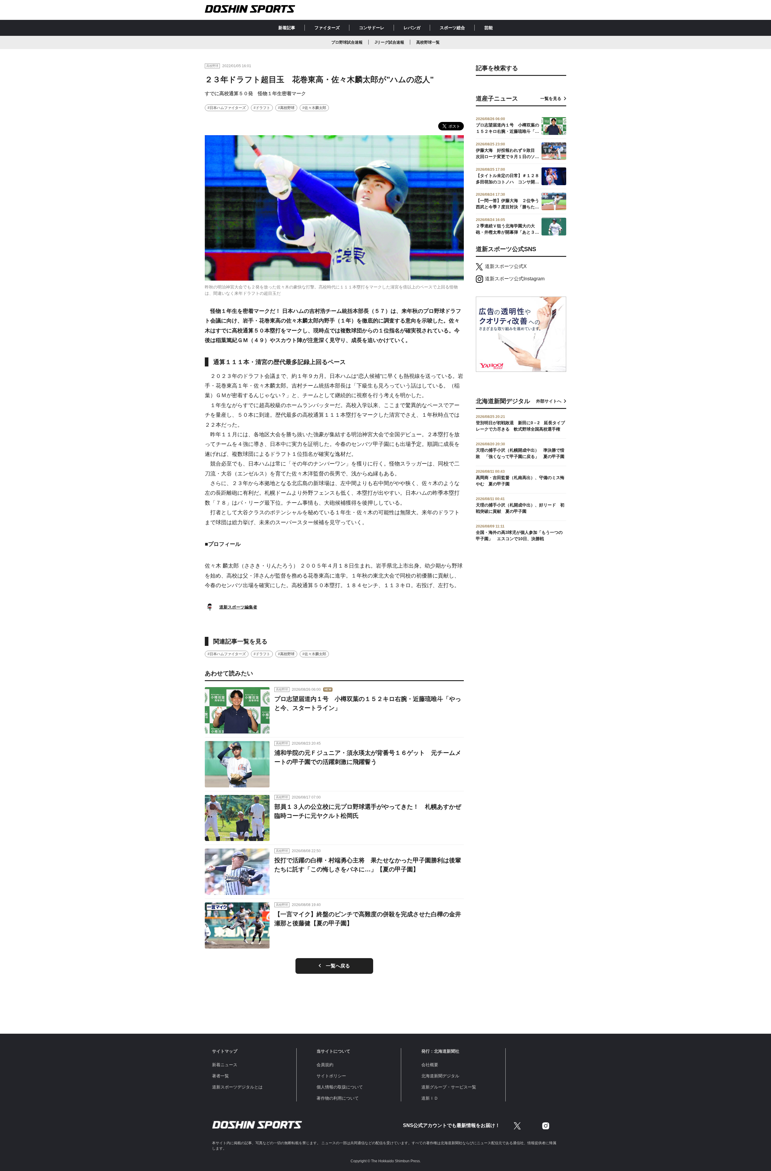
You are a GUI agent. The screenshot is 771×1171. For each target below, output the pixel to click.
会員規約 (325, 1064)
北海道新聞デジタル (440, 1075)
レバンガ (412, 27)
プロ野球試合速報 (347, 42)
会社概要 (429, 1064)
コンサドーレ (371, 27)
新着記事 (286, 27)
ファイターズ (327, 27)
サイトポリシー (331, 1075)
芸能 (488, 27)
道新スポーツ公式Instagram (515, 278)
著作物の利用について (338, 1098)
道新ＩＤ (429, 1098)
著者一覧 (220, 1075)
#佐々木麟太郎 (314, 108)
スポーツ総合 (452, 27)
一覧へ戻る (338, 965)
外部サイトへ (548, 401)
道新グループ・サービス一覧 (448, 1087)
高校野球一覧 (428, 42)
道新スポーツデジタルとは (237, 1087)
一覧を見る (550, 98)
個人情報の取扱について (340, 1087)
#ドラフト (262, 108)
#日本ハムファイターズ (227, 108)
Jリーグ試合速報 (389, 42)
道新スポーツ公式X (506, 266)
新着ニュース (224, 1064)
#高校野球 (286, 108)
